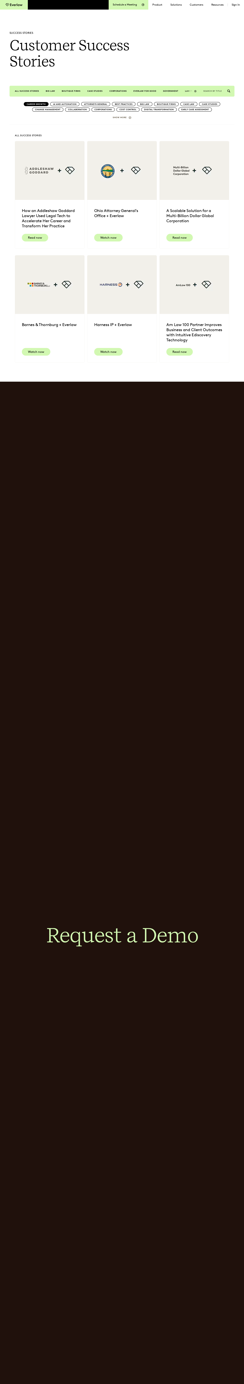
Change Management (47, 109)
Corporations (118, 91)
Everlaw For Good (144, 91)
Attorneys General (95, 104)
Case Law (188, 104)
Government (170, 91)
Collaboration (77, 109)
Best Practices (123, 104)
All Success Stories (27, 91)
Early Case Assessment (195, 109)
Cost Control (128, 109)
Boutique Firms (71, 91)
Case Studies (95, 91)
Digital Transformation (159, 109)
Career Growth (36, 104)
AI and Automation (65, 104)
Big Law (50, 91)
